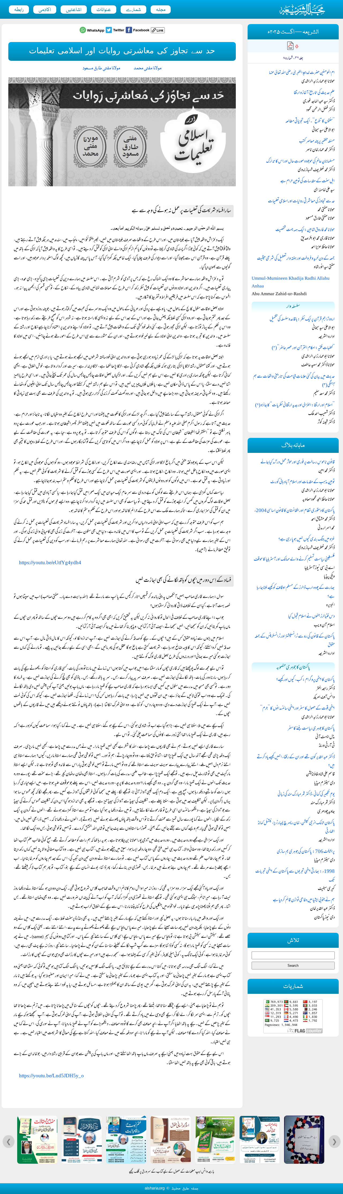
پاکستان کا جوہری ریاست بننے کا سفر (311, 729)
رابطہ (19, 10)
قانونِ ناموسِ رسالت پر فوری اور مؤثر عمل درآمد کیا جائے (297, 462)
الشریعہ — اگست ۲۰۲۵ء (293, 32)
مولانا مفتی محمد (148, 68)
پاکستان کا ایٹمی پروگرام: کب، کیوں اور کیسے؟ (305, 680)
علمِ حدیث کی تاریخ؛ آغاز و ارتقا (314, 93)
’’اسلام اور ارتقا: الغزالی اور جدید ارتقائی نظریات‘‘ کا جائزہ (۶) (295, 405)
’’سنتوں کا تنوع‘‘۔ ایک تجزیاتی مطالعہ (310, 121)
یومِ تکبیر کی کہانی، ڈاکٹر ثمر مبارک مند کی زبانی (306, 794)
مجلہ (160, 10)
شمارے (133, 10)
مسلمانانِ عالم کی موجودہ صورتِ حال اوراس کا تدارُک (300, 161)
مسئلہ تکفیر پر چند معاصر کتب (317, 141)
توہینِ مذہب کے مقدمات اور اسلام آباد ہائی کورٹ (302, 482)
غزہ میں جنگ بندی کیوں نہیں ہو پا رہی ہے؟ (306, 539)
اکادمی (45, 10)
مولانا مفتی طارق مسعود (101, 68)
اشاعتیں (73, 10)
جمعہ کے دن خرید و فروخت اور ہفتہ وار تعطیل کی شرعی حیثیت (296, 259)
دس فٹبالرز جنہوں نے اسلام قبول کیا (311, 616)
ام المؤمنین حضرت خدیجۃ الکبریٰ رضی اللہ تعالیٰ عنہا (302, 73)
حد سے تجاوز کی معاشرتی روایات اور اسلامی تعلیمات (301, 201)
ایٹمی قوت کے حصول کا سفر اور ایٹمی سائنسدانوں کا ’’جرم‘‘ (297, 708)
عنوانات (103, 10)
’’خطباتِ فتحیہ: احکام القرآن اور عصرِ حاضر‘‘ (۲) (303, 348)
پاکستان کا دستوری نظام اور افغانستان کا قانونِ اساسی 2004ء (294, 511)
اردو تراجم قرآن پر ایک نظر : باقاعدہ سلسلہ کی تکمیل (302, 319)
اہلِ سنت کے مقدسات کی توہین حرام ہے (307, 181)
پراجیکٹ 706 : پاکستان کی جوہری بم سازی (306, 852)
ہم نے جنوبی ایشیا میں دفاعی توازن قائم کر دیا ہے (304, 900)
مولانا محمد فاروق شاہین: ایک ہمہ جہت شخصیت (305, 230)
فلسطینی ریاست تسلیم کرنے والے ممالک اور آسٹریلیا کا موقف (294, 559)
